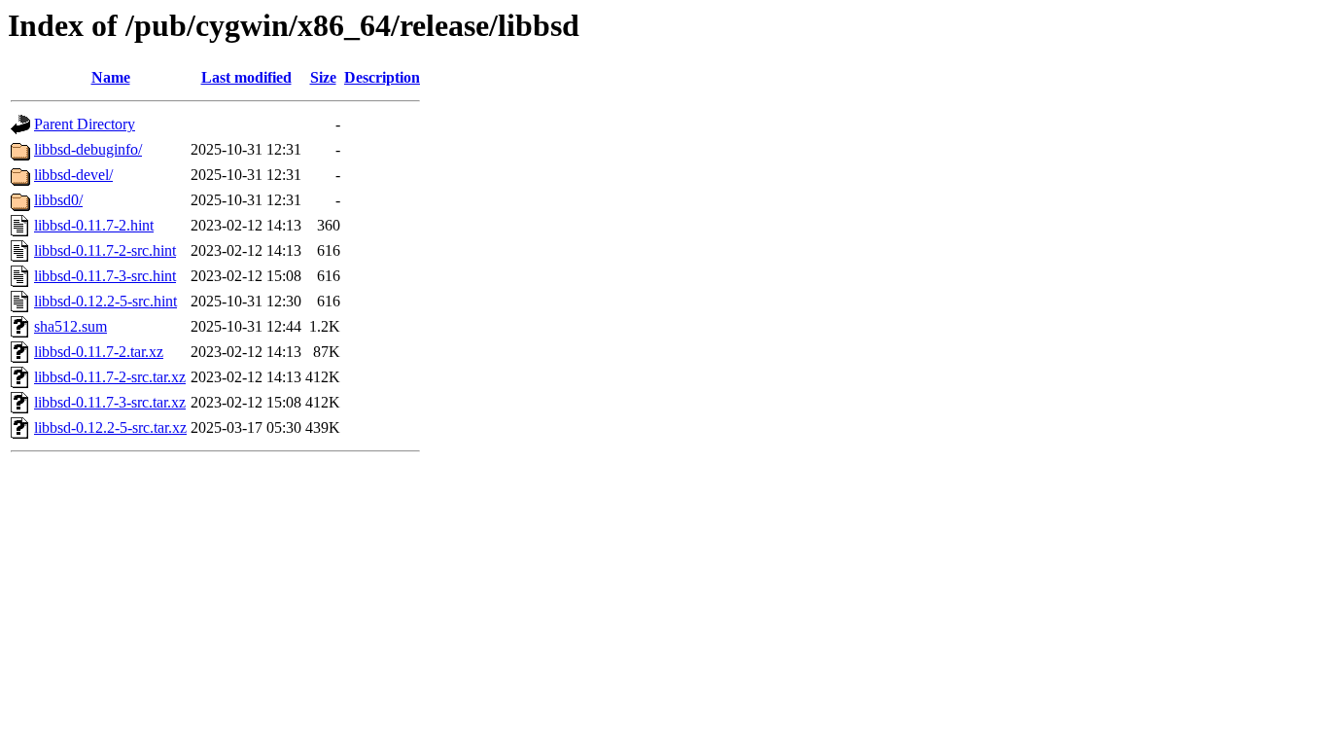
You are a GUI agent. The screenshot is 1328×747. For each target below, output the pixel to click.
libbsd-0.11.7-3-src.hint (105, 275)
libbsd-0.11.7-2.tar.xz (98, 351)
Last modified (246, 77)
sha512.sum (70, 326)
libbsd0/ (58, 200)
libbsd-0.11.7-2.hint (94, 225)
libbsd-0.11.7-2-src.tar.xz (110, 377)
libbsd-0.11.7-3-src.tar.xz (110, 402)
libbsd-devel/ (73, 174)
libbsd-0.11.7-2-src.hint (105, 250)
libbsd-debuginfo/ (88, 149)
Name (110, 77)
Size (323, 77)
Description (382, 77)
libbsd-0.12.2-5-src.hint (105, 301)
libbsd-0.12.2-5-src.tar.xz (110, 427)
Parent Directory (84, 124)
